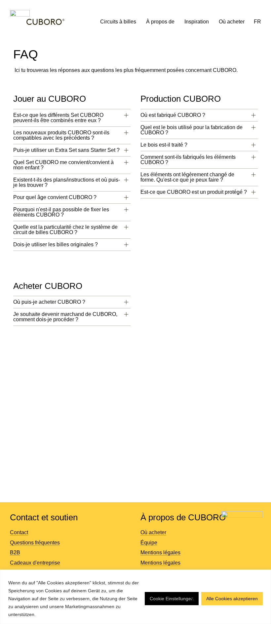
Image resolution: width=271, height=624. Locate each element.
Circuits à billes (118, 21)
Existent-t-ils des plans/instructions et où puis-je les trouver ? (66, 182)
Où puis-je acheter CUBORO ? (49, 302)
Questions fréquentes (35, 542)
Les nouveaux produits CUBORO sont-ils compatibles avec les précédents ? (61, 135)
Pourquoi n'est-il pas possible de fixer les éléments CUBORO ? (61, 212)
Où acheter (232, 21)
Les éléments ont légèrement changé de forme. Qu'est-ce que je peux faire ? (187, 177)
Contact (19, 532)
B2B (15, 552)
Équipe (148, 542)
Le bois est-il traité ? (163, 145)
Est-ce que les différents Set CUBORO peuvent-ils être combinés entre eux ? (58, 117)
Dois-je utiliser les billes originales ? (55, 244)
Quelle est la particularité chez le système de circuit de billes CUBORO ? (65, 229)
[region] (135, 597)
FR (257, 21)
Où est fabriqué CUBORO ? (172, 115)
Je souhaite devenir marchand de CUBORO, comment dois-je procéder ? (65, 316)
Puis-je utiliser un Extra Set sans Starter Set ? (66, 150)
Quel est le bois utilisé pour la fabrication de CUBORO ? (191, 129)
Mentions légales (160, 552)
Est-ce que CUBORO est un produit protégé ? (193, 192)
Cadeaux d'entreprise (35, 563)
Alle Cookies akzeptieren (232, 598)
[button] (72, 118)
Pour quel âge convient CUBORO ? (55, 197)
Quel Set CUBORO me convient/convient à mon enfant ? (63, 164)
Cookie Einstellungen (172, 598)
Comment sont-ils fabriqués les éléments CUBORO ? (188, 159)
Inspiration (196, 21)
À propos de (160, 21)
